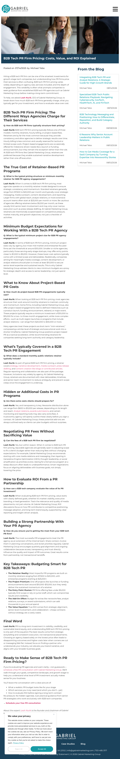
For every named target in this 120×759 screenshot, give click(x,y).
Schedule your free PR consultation (23, 703)
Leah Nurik (26, 710)
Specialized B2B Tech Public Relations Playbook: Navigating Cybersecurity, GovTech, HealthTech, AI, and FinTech (96, 98)
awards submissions (39, 411)
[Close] (53, 714)
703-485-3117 (101, 750)
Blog (83, 744)
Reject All (18, 749)
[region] (30, 733)
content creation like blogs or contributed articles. (39, 369)
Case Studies (68, 744)
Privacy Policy (18, 743)
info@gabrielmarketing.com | (81, 750)
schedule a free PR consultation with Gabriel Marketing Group (33, 670)
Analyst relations (21, 411)
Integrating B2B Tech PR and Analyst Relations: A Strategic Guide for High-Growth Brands (96, 80)
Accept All (42, 749)
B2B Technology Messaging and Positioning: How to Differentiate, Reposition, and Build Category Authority (97, 118)
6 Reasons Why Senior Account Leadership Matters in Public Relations (96, 137)
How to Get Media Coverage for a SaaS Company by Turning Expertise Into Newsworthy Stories (98, 154)
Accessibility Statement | (58, 754)
